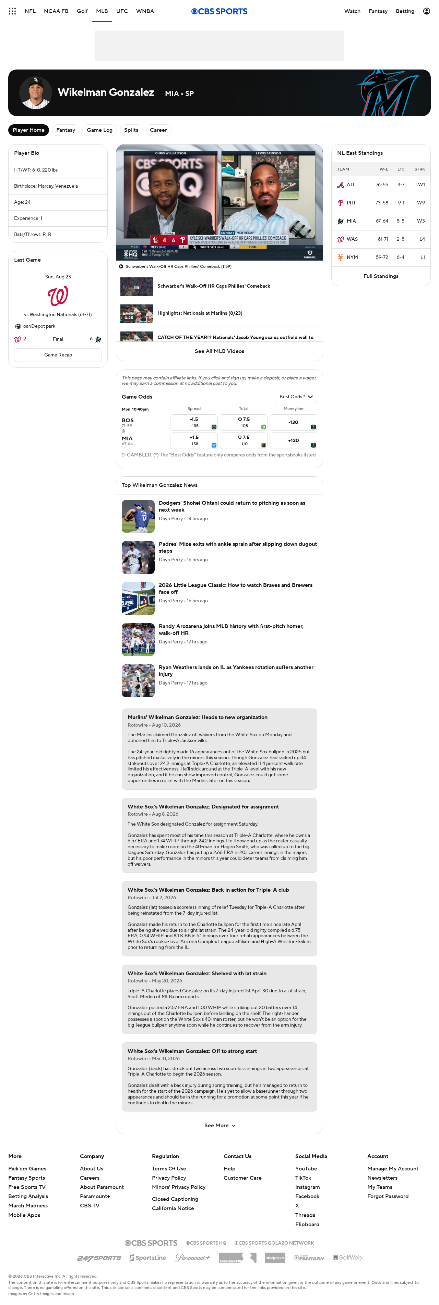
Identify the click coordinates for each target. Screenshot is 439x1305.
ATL (351, 185)
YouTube (306, 1168)
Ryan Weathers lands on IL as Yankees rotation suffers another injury (236, 670)
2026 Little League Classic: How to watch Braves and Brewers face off (235, 588)
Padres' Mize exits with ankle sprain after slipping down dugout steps (238, 547)
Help (230, 1168)
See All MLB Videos (219, 351)
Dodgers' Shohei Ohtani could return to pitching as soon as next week (232, 506)
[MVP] (275, 1255)
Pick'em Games (27, 1168)
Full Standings (381, 276)
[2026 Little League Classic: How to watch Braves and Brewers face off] (138, 598)
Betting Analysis (28, 1196)
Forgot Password (388, 1196)
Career (158, 130)
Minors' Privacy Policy (178, 1187)
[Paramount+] (193, 1256)
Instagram (307, 1187)
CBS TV (89, 1205)
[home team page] (58, 296)
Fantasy (65, 130)
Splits (131, 130)
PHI (351, 203)
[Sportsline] (148, 1256)
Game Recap (58, 355)
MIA (351, 221)
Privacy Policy (169, 1178)
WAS (352, 239)
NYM (352, 257)
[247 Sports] (99, 1256)
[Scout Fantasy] (309, 1257)
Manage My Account (392, 1168)
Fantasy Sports (26, 1178)
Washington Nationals (53, 315)
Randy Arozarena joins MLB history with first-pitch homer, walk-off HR (231, 629)
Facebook (307, 1196)
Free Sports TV (27, 1187)
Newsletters (382, 1178)
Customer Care (243, 1178)
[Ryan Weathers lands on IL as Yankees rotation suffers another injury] (138, 680)
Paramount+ (95, 1196)
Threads (305, 1215)
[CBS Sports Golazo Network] (274, 1242)
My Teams (379, 1187)
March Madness (28, 1205)
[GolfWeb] (347, 1257)
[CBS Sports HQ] (206, 1242)
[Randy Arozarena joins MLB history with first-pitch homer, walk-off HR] (138, 639)
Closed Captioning (175, 1199)
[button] (12, 11)
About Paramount (102, 1187)
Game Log (99, 130)
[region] (219, 203)
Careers (89, 1178)
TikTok (303, 1178)
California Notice (173, 1208)
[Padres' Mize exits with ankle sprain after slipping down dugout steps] (138, 557)
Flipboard (307, 1224)
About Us (91, 1168)
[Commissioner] (238, 1255)
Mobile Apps (24, 1215)
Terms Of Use (169, 1168)
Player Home (29, 130)
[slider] (219, 241)
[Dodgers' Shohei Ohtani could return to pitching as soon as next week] (138, 516)
